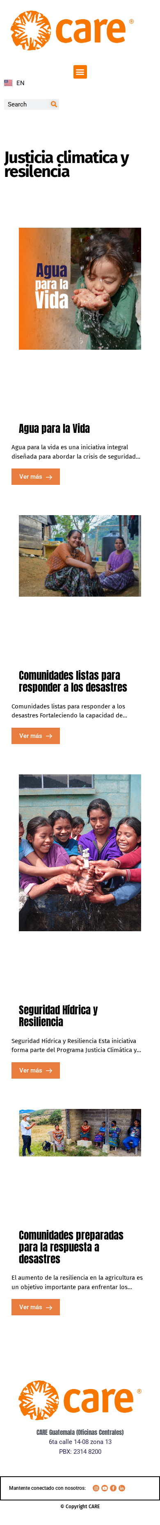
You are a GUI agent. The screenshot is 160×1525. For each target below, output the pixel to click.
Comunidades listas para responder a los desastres (74, 681)
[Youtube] (104, 1488)
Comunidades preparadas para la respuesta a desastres (71, 1247)
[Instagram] (96, 1488)
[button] (80, 72)
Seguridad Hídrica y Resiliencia (58, 1015)
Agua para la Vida (54, 428)
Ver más (31, 476)
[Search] (53, 104)
